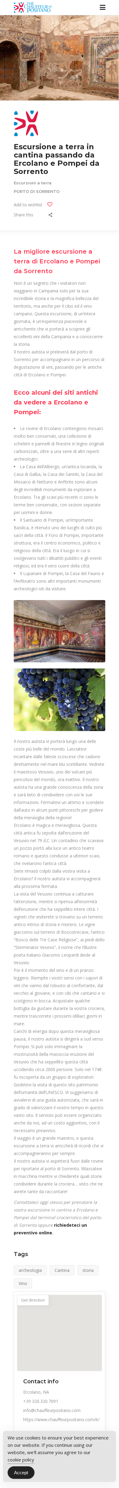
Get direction (33, 1300)
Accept (21, 1472)
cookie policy (21, 1460)
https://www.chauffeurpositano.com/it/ (61, 1419)
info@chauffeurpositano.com (52, 1410)
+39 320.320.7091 (40, 1401)
